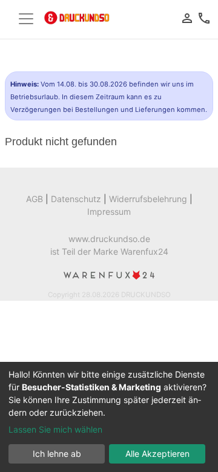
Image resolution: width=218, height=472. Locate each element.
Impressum (109, 211)
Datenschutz (76, 199)
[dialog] (109, 417)
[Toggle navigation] (26, 18)
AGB (34, 199)
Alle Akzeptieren (157, 453)
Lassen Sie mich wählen (55, 429)
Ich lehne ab (57, 453)
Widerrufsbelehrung (148, 199)
